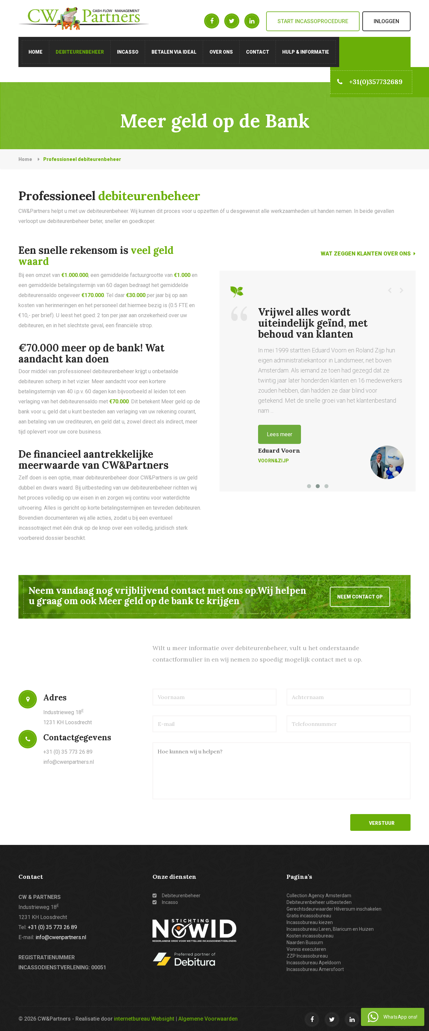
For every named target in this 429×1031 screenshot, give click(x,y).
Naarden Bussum (305, 942)
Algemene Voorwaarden (208, 1019)
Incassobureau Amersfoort (315, 969)
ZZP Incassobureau (307, 956)
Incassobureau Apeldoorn (314, 962)
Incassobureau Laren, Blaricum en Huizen (330, 929)
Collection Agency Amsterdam (319, 895)
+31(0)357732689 (376, 81)
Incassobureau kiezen (310, 922)
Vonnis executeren (306, 949)
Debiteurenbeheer (180, 895)
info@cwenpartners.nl (68, 762)
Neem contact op (360, 596)
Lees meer (279, 434)
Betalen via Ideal (173, 52)
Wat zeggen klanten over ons (366, 253)
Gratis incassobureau (309, 915)
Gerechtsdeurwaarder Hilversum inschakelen (334, 909)
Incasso (127, 52)
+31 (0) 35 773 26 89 (52, 927)
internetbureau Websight (144, 1019)
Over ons (221, 52)
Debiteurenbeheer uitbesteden (319, 902)
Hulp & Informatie (305, 52)
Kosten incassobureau (310, 935)
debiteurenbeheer (80, 52)
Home (35, 52)
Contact (257, 52)
